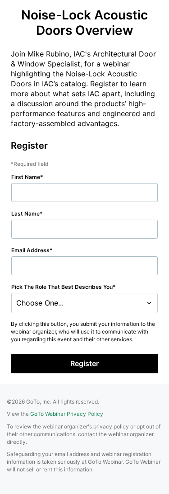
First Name (25, 177)
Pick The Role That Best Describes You (62, 286)
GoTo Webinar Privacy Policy (66, 413)
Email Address (30, 250)
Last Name (25, 213)
